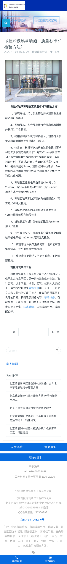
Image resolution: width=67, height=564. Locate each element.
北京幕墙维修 (17, 20)
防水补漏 (28, 306)
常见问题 (12, 364)
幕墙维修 (34, 288)
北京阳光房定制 (46, 20)
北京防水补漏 (34, 30)
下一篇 (55, 332)
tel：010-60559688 (35, 471)
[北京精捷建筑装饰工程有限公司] (14, 5)
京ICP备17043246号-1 (33, 519)
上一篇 (12, 332)
